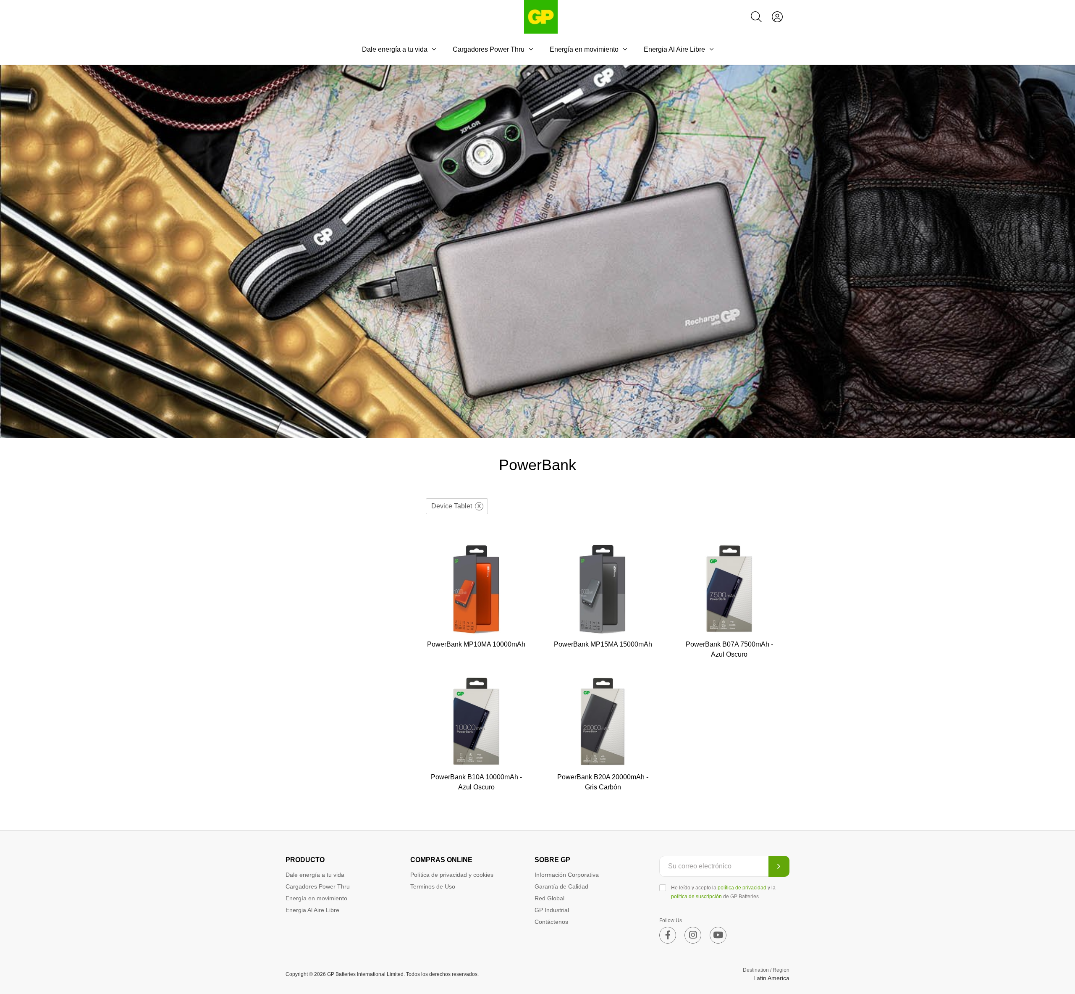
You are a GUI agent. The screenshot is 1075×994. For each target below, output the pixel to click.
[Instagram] (692, 935)
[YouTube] (718, 935)
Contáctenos (551, 921)
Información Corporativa (567, 874)
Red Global (549, 898)
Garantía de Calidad (561, 886)
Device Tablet (451, 506)
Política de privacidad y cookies (451, 874)
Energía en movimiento (584, 49)
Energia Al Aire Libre (674, 49)
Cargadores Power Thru (488, 49)
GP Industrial (552, 910)
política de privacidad (742, 888)
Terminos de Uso (432, 886)
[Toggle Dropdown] (434, 49)
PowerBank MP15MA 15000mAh (603, 644)
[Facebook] (667, 935)
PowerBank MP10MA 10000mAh (476, 644)
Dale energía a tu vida (394, 49)
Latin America (771, 978)
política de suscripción (696, 896)
